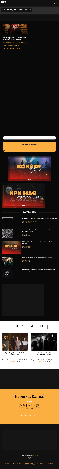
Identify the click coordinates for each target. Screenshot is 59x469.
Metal (37, 274)
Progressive (24, 274)
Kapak (23, 221)
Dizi (23, 234)
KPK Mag (7, 463)
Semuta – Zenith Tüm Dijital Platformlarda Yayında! (44, 353)
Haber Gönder (50, 463)
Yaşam (36, 221)
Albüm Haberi (30, 274)
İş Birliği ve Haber (17, 463)
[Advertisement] (23, 300)
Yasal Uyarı (35, 455)
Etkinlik (12, 360)
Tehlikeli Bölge (31, 221)
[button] (49, 327)
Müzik (26, 221)
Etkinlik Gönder (40, 463)
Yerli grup (54, 360)
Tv (27, 234)
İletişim (33, 464)
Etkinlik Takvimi (29, 463)
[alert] (29, 151)
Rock (29, 260)
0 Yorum (18, 361)
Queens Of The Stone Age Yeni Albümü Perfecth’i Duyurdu (37, 257)
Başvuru (26, 464)
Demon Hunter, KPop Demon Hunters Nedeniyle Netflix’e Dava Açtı (39, 218)
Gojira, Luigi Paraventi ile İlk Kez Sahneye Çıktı (15, 353)
